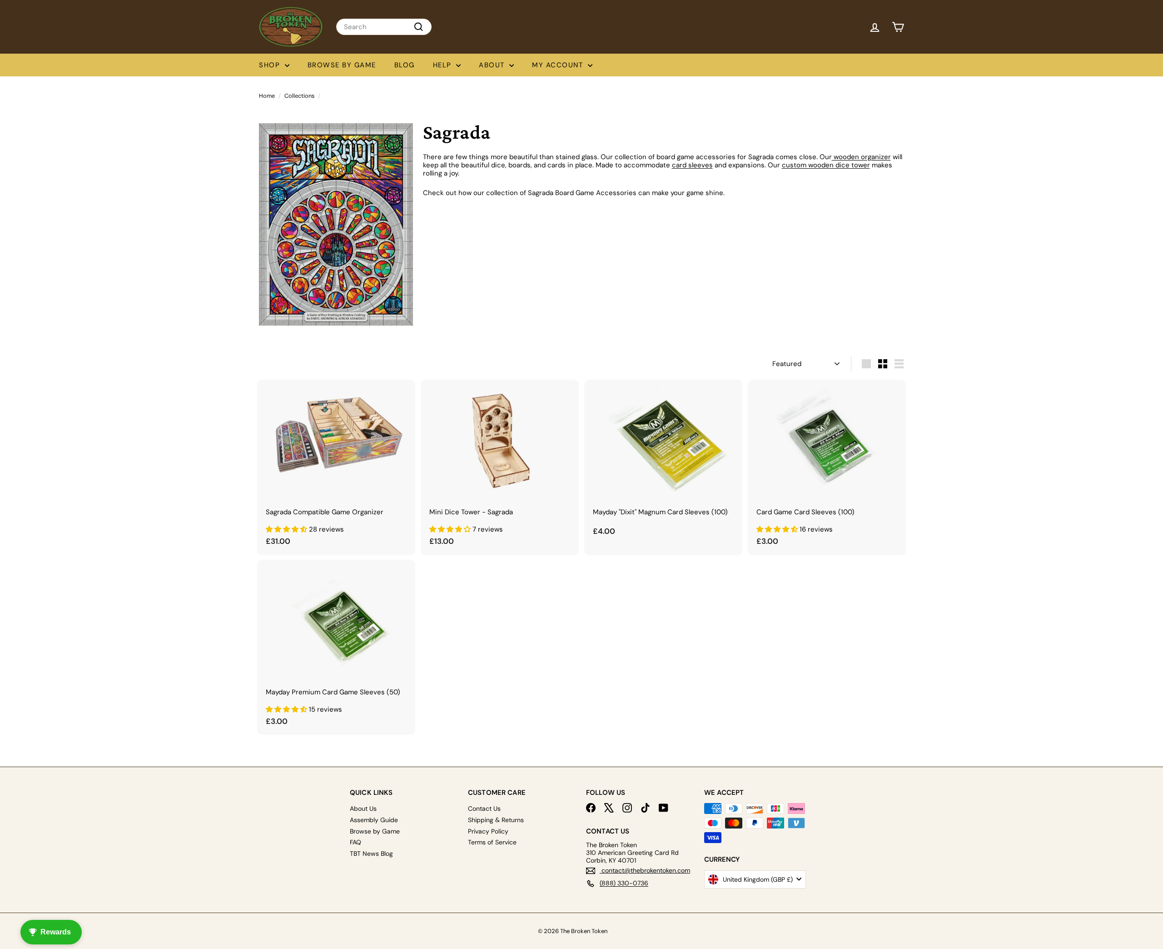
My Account (559, 65)
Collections (299, 96)
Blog (404, 65)
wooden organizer (861, 156)
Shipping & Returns (496, 820)
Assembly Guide (374, 820)
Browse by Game (342, 65)
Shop (271, 65)
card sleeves (692, 165)
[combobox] (384, 27)
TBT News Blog (371, 853)
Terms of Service (492, 842)
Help (443, 65)
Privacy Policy (488, 831)
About (493, 65)
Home (267, 96)
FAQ (355, 842)
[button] (287, 529)
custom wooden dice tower (826, 165)
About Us (363, 808)
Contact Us (484, 808)
